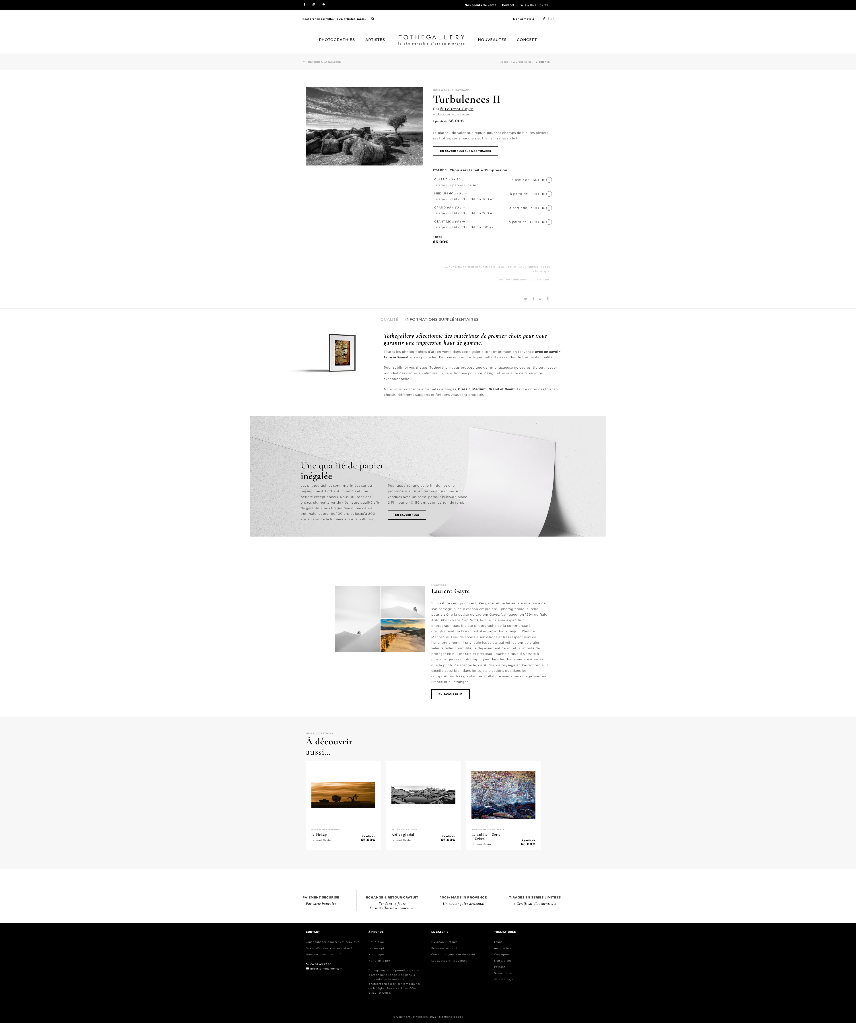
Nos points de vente (480, 5)
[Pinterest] (546, 299)
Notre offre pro (379, 960)
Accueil (404, 37)
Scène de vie (503, 973)
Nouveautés (492, 39)
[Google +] (540, 299)
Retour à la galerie (324, 61)
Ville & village (503, 979)
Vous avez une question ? (324, 954)
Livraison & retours (444, 941)
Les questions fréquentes (449, 960)
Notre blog (376, 941)
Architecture (503, 948)
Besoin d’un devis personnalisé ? (329, 948)
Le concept (376, 948)
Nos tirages (376, 954)
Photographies (337, 39)
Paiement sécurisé (444, 948)
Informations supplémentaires (442, 319)
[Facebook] (533, 299)
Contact (508, 5)
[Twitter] (525, 299)
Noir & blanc (503, 960)
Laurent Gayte (522, 61)
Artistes (375, 39)
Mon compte (522, 18)
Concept (527, 39)
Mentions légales (451, 1017)
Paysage (500, 966)
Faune (498, 941)
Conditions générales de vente (453, 954)
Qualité (390, 319)
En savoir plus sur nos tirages (465, 151)
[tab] (389, 319)
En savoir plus (407, 515)
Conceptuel (502, 954)
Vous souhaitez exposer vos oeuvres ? (332, 941)
